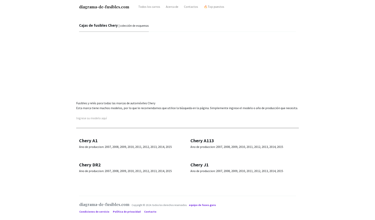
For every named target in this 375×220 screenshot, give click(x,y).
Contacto (150, 211)
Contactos (191, 7)
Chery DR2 (90, 165)
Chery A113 (202, 141)
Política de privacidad (127, 211)
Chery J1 (199, 165)
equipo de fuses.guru (202, 205)
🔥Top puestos (214, 7)
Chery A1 (88, 141)
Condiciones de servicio (94, 211)
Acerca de (172, 7)
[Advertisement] (193, 67)
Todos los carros (149, 7)
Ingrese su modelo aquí (91, 118)
